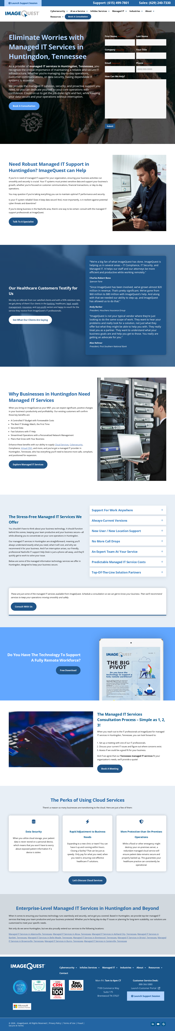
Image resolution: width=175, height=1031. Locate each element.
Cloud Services (62, 444)
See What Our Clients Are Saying (30, 319)
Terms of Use (69, 1023)
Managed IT (118, 11)
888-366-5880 (145, 984)
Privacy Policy (55, 1023)
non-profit (41, 307)
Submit (110, 126)
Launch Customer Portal (144, 988)
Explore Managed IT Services (28, 464)
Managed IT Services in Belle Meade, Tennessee (50, 937)
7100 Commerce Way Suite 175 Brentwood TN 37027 (108, 992)
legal (69, 303)
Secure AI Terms (16, 1025)
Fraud (80, 1023)
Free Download (68, 670)
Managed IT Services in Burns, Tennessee (64, 941)
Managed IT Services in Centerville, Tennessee (105, 941)
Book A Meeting (109, 768)
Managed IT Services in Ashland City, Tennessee (114, 934)
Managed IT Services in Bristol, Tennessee (137, 937)
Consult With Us (23, 606)
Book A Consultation (78, 16)
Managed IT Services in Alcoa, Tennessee (72, 934)
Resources (55, 16)
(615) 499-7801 (118, 3)
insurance (26, 307)
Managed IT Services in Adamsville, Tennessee (30, 934)
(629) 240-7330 (160, 3)
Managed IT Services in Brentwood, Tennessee (94, 937)
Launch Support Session (24, 3)
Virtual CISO (26, 448)
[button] (128, 510)
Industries (134, 11)
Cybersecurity (57, 11)
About (148, 11)
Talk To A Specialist (23, 221)
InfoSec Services (98, 11)
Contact (63, 973)
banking (51, 303)
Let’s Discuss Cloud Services (87, 880)
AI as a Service (77, 11)
